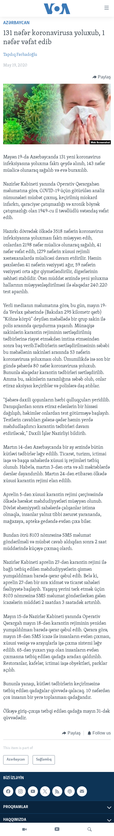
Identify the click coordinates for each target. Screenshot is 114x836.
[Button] (102, 77)
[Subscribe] (82, 791)
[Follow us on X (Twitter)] (45, 791)
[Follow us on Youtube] (33, 791)
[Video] (24, 829)
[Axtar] (90, 829)
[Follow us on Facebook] (8, 791)
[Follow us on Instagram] (20, 791)
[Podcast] (69, 791)
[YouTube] (57, 829)
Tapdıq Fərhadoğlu (20, 55)
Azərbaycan (16, 23)
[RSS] (57, 791)
